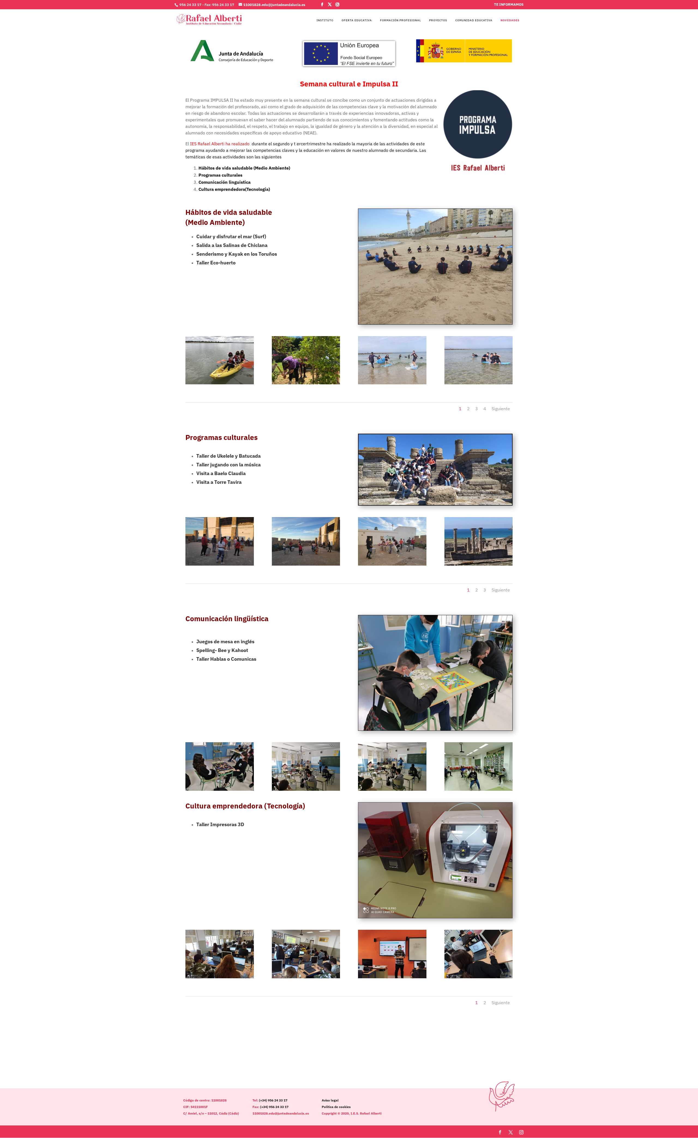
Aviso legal (330, 1100)
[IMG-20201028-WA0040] (219, 564)
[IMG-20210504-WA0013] (478, 383)
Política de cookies (336, 1107)
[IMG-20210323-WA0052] (219, 976)
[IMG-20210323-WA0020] (478, 976)
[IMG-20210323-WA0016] (306, 976)
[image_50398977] (219, 383)
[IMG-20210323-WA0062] (478, 564)
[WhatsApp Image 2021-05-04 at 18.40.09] (306, 383)
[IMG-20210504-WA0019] (392, 383)
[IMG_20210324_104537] (306, 789)
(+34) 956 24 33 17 (273, 1100)
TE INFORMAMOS (509, 5)
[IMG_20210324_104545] (392, 789)
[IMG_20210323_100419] (392, 976)
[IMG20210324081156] (478, 789)
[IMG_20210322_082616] (219, 789)
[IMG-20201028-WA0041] (392, 564)
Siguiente (501, 408)
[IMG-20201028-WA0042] (306, 564)
